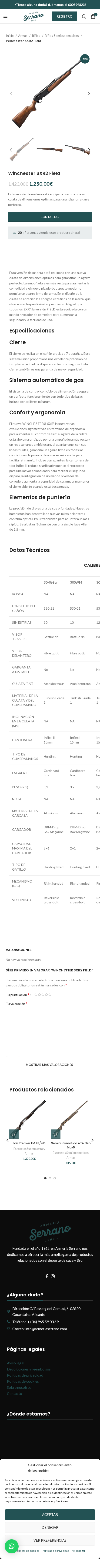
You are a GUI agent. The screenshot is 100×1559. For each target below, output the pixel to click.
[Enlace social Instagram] (53, 1276)
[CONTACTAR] (14, 1134)
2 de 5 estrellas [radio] (39, 994)
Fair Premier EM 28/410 (29, 1143)
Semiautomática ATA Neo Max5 (71, 1145)
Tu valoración (16, 1003)
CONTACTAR (50, 217)
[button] (12, 1546)
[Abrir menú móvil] (5, 16)
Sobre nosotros (19, 1387)
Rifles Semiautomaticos (62, 36)
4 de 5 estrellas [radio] (46, 994)
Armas (23, 36)
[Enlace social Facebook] (47, 1276)
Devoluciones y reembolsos (29, 1369)
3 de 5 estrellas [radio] (43, 994)
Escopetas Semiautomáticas (71, 1153)
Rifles (36, 36)
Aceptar (50, 1514)
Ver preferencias (50, 1540)
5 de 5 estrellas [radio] (50, 994)
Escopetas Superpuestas (28, 1149)
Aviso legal (78, 1550)
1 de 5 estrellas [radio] (36, 994)
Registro (64, 16)
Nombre (13, 1057)
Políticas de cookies (27, 1550)
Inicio (10, 36)
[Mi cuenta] (83, 16)
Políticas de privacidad (55, 1550)
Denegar (50, 1527)
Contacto (14, 1393)
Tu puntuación (17, 995)
